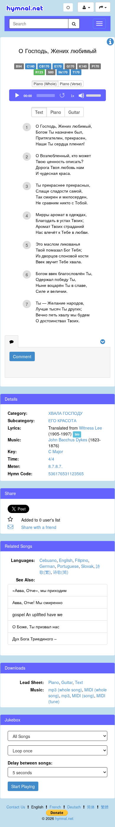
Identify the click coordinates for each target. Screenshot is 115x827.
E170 (58, 66)
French (55, 807)
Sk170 (63, 72)
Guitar (74, 112)
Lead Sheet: (32, 682)
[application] (57, 95)
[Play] (17, 95)
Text (39, 112)
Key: (12, 451)
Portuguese (68, 566)
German (47, 566)
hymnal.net (64, 818)
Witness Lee (90, 428)
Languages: (23, 560)
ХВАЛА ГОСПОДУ (65, 413)
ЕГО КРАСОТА (62, 420)
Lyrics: (14, 428)
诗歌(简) (60, 572)
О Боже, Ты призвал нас (35, 626)
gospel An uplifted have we (37, 614)
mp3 (65, 695)
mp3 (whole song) (65, 690)
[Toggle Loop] (62, 95)
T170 (76, 72)
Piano (55, 112)
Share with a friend (38, 527)
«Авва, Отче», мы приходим (39, 590)
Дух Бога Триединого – (34, 639)
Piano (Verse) (71, 83)
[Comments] (11, 341)
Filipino (81, 560)
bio (77, 434)
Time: (13, 459)
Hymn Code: (20, 473)
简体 (91, 807)
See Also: (25, 580)
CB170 (44, 66)
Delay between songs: (30, 763)
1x (72, 96)
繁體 (105, 807)
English (66, 560)
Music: (14, 440)
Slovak (87, 566)
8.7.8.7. (55, 466)
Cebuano (48, 560)
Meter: (14, 466)
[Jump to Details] (110, 43)
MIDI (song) (83, 695)
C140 (30, 66)
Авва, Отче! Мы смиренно (37, 602)
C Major (55, 451)
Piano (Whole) (45, 83)
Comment (22, 356)
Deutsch (74, 807)
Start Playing (23, 786)
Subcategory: (21, 420)
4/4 (51, 459)
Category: (17, 413)
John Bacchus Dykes (67, 440)
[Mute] (81, 95)
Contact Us (15, 807)
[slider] (94, 95)
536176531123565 (66, 473)
